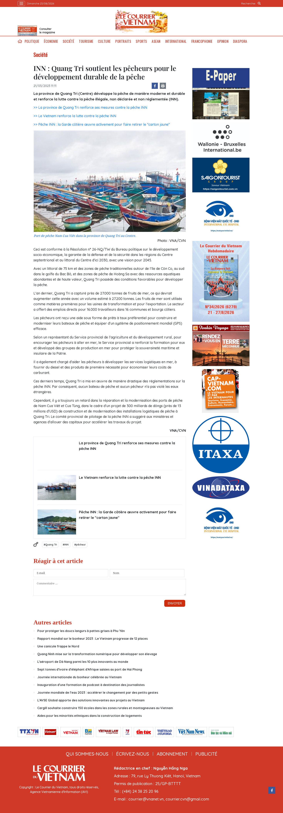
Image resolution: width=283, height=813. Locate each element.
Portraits (123, 41)
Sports (141, 41)
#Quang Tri (50, 544)
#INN (66, 544)
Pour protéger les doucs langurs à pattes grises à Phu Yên (81, 631)
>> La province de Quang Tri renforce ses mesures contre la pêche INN (90, 107)
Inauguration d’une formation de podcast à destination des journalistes (91, 685)
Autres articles (52, 622)
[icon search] (259, 3)
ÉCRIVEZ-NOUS (132, 754)
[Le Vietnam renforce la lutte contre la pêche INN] (57, 487)
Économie (51, 41)
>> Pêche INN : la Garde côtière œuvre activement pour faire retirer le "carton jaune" (101, 124)
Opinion (223, 41)
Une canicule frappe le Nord (58, 646)
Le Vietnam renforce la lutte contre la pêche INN (120, 477)
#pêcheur (80, 544)
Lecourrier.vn (141, 21)
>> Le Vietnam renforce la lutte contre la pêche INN (74, 116)
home (20, 41)
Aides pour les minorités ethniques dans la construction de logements (89, 716)
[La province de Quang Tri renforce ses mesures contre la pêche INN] (57, 452)
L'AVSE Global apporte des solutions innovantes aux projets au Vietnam (91, 700)
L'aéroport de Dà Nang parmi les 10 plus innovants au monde (82, 662)
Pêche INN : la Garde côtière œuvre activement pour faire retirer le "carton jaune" (127, 515)
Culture (104, 41)
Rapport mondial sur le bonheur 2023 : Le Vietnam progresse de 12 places (92, 638)
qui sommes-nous (87, 754)
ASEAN (156, 41)
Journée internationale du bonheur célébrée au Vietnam (79, 677)
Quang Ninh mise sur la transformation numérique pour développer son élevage (97, 654)
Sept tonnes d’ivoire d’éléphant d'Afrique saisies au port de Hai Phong (89, 669)
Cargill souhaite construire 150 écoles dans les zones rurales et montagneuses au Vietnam (105, 708)
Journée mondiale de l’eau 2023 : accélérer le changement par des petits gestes (97, 692)
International (176, 41)
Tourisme (86, 41)
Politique (32, 41)
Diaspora (240, 41)
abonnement (172, 754)
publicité (206, 754)
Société (68, 41)
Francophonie (202, 41)
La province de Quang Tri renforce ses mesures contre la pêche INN (127, 446)
